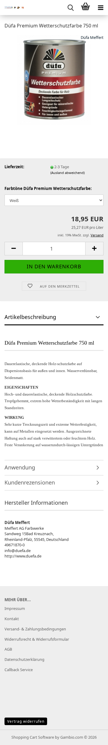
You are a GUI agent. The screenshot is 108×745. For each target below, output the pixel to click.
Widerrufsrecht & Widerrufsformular (36, 639)
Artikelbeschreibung (30, 316)
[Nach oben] (91, 735)
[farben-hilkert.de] (12, 7)
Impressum (14, 608)
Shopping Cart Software (32, 737)
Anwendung (19, 467)
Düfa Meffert (92, 37)
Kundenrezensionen (29, 482)
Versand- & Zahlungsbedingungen (35, 629)
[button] (13, 248)
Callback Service (18, 669)
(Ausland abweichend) (67, 172)
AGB (8, 649)
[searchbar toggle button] (70, 7)
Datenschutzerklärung (24, 659)
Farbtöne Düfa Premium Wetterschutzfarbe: (48, 188)
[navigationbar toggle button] (100, 7)
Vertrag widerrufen (25, 721)
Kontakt (11, 618)
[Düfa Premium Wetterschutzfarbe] (54, 79)
